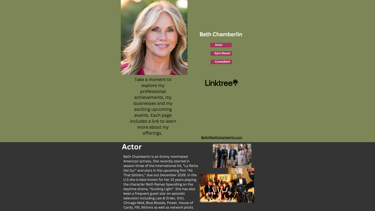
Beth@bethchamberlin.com (221, 137)
